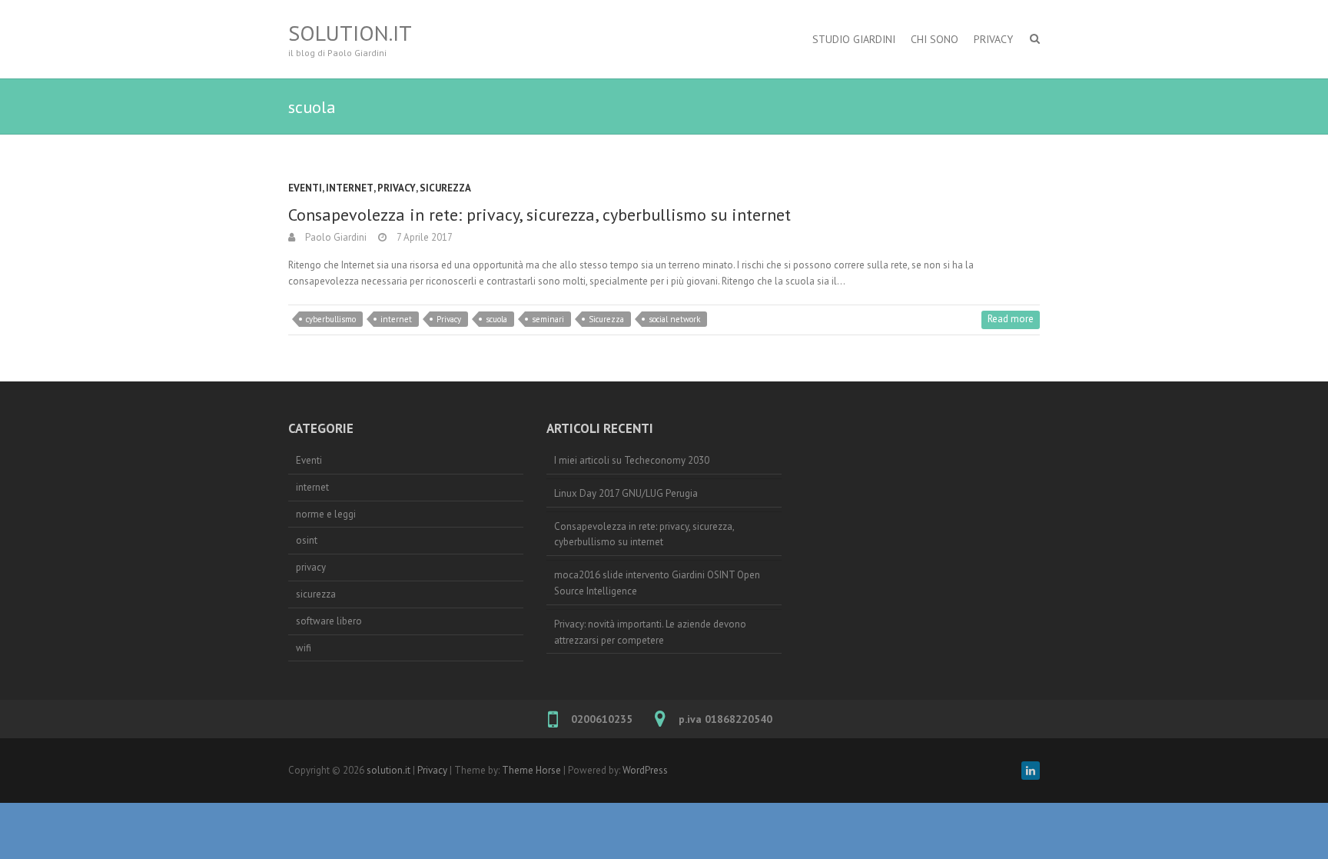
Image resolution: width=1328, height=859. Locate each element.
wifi (303, 647)
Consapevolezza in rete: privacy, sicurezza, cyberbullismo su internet (539, 214)
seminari (548, 319)
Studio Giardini (853, 39)
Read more (1011, 318)
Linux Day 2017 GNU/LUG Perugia (626, 493)
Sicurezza (606, 319)
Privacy (993, 39)
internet (350, 188)
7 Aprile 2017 (423, 237)
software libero (329, 621)
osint (306, 540)
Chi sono (934, 39)
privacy (396, 188)
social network (674, 319)
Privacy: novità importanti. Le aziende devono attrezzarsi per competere (650, 632)
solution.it (350, 33)
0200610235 (601, 719)
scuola (496, 319)
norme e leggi (326, 514)
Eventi (305, 188)
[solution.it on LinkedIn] (1030, 770)
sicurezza (445, 188)
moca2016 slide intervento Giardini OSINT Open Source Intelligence (657, 583)
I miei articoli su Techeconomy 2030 (631, 460)
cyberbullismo (331, 319)
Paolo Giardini (335, 237)
